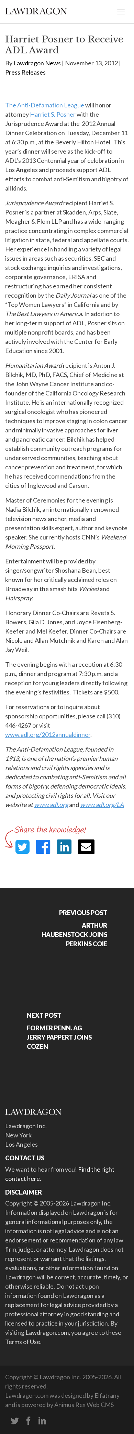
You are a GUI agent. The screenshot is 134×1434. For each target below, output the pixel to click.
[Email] (86, 846)
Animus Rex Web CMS (84, 1404)
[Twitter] (15, 1421)
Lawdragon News (37, 63)
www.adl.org (51, 804)
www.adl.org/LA (102, 804)
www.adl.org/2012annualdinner (47, 734)
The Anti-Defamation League (44, 105)
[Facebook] (28, 1421)
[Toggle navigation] (121, 11)
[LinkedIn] (42, 1421)
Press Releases (25, 72)
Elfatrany (107, 1395)
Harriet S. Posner (53, 114)
